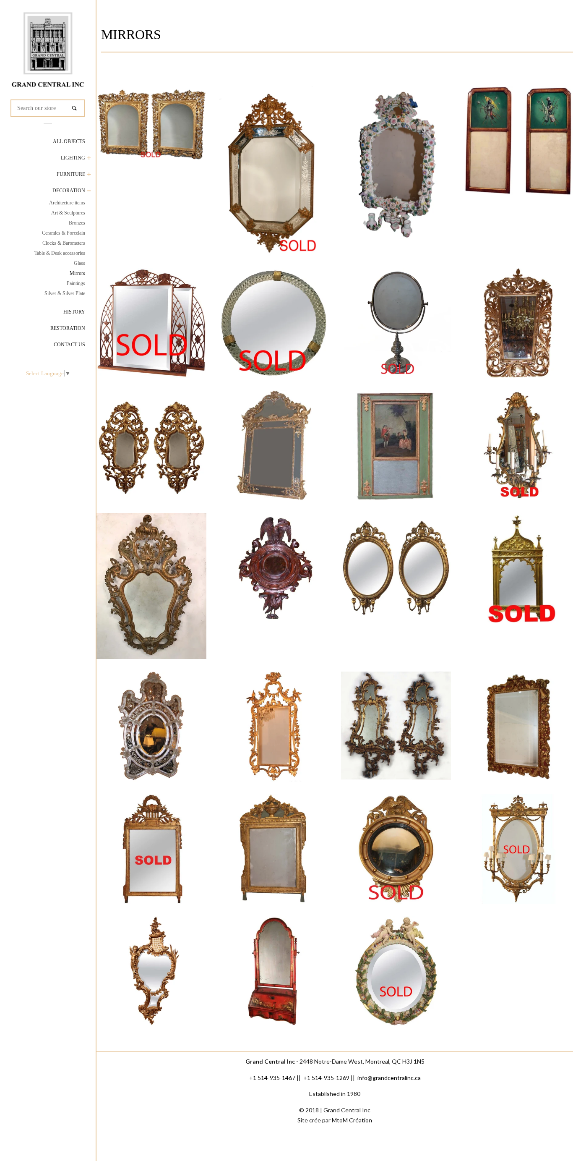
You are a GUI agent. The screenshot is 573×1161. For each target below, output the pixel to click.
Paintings (76, 283)
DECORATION (68, 191)
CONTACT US (69, 345)
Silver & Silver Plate (64, 293)
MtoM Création (352, 1120)
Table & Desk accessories (59, 253)
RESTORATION (67, 328)
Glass (79, 263)
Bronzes (77, 223)
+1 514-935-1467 (272, 1077)
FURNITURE (71, 174)
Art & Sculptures (68, 213)
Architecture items (67, 203)
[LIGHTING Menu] (89, 159)
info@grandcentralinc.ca (389, 1077)
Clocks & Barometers (63, 243)
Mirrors (77, 273)
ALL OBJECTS (69, 141)
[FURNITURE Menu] (89, 175)
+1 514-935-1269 (326, 1077)
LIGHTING (73, 158)
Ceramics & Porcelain (63, 233)
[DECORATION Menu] (89, 191)
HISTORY (74, 312)
